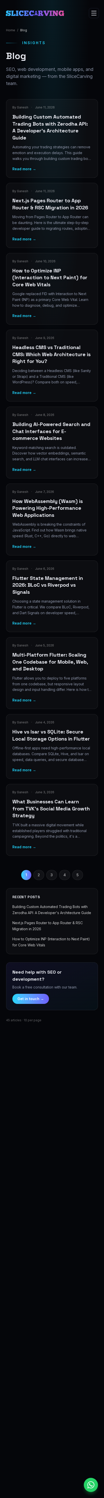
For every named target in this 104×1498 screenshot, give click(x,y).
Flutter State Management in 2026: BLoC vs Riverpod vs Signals (47, 585)
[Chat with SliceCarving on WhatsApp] (91, 1485)
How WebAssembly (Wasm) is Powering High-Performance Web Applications (47, 508)
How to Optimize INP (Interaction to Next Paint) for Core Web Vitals (49, 277)
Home (10, 30)
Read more (24, 169)
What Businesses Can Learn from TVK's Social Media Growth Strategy (51, 808)
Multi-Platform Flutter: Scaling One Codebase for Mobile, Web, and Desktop (50, 662)
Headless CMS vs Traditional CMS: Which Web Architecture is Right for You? (51, 354)
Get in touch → (30, 999)
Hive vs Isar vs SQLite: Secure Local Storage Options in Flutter (51, 735)
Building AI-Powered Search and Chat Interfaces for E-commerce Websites (51, 431)
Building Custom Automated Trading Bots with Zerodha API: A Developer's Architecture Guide (50, 127)
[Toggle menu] (94, 13)
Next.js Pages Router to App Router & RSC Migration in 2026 (50, 204)
